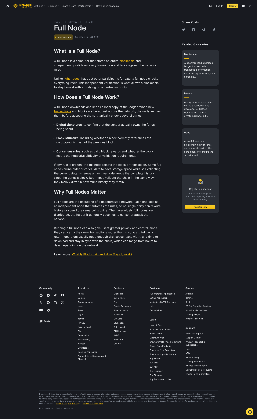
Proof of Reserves (194, 318)
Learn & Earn (156, 325)
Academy (118, 314)
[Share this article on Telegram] (203, 29)
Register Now (200, 207)
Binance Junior (121, 310)
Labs (152, 306)
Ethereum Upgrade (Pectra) (163, 354)
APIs (187, 353)
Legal (80, 314)
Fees (187, 349)
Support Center (192, 337)
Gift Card (118, 318)
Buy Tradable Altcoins (160, 379)
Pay (115, 302)
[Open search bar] (209, 6)
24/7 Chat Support (194, 333)
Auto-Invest (119, 327)
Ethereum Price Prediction (162, 350)
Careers (81, 298)
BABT (116, 335)
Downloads (83, 347)
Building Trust (84, 327)
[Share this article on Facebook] (193, 29)
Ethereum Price (157, 337)
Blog (80, 331)
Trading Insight (192, 314)
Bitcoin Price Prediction (161, 346)
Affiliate (189, 293)
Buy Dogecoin (156, 371)
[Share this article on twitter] (183, 29)
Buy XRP (154, 367)
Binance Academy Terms (93, 403)
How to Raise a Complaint (197, 374)
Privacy (81, 323)
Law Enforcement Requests (198, 369)
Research (118, 339)
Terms (81, 318)
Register (232, 6)
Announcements (85, 302)
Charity (117, 343)
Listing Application (158, 298)
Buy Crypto (119, 298)
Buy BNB (154, 362)
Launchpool (119, 323)
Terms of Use (61, 403)
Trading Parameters (195, 361)
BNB (187, 302)
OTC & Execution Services (198, 306)
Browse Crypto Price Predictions (165, 342)
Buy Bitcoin (155, 358)
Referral (189, 298)
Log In (219, 5)
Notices (81, 343)
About (81, 293)
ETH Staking (120, 331)
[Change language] (243, 6)
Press (80, 310)
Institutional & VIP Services (162, 302)
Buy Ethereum (156, 375)
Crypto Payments (122, 306)
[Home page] (22, 6)
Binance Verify (192, 357)
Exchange (118, 293)
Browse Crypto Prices (160, 329)
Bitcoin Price (156, 333)
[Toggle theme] (250, 6)
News (80, 306)
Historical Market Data (196, 310)
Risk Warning (84, 339)
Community (83, 335)
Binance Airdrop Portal (196, 365)
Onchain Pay (156, 310)
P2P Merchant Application (162, 293)
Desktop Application (87, 352)
